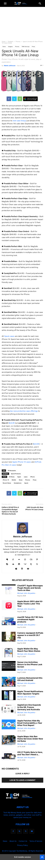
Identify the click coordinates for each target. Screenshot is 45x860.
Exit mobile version (22, 857)
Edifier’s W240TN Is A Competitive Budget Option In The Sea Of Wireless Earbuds (10, 510)
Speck (26, 483)
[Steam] (25, 564)
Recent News (7, 483)
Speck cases (9, 336)
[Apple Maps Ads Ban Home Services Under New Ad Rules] (9, 740)
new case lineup (19, 121)
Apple (19, 477)
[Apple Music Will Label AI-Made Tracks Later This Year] (9, 605)
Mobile (14, 480)
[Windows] (16, 569)
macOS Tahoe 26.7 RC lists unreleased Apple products (30, 619)
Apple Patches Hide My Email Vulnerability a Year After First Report (29, 723)
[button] (5, 3)
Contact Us (23, 841)
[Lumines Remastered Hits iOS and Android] (9, 682)
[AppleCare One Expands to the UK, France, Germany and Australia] (9, 709)
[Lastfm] (31, 560)
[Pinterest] (37, 560)
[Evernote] (7, 560)
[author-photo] (22, 533)
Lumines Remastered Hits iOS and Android (29, 679)
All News (11, 477)
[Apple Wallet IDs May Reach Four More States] (9, 653)
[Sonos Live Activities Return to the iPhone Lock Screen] (9, 666)
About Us (12, 841)
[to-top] (42, 856)
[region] (22, 24)
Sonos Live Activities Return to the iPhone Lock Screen (29, 664)
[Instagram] (25, 560)
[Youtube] (28, 569)
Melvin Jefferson (9, 65)
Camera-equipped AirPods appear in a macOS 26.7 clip (30, 635)
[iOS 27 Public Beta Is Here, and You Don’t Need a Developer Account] (9, 756)
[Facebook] (9, 98)
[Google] (30, 98)
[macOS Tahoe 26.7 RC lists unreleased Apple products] (9, 621)
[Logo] (22, 800)
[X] (14, 98)
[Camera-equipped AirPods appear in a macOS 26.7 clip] (9, 637)
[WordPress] (22, 569)
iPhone (32, 477)
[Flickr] (19, 560)
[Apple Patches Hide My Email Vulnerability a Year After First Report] (9, 725)
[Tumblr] (31, 564)
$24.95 (12, 423)
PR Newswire (12, 470)
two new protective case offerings (24, 411)
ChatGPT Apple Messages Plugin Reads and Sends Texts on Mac (30, 587)
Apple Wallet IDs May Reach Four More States (28, 650)
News (4, 46)
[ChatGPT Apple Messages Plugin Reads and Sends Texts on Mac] (9, 589)
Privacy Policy (22, 845)
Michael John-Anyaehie (26, 593)
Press (33, 46)
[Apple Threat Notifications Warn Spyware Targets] (9, 695)
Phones (18, 41)
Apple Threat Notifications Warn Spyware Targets (30, 692)
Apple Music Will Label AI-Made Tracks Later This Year (30, 603)
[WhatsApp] (20, 98)
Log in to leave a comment (22, 780)
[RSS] (19, 831)
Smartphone (17, 483)
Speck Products (16, 474)
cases (25, 477)
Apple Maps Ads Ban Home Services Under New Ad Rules (30, 738)
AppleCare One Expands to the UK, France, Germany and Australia (29, 707)
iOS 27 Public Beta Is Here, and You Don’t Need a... (30, 753)
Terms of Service (35, 841)
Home (4, 41)
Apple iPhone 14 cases (21, 462)
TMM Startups (25, 46)
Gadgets (10, 41)
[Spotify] (19, 564)
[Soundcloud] (13, 564)
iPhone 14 (6, 480)
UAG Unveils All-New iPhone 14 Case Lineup (34, 508)
